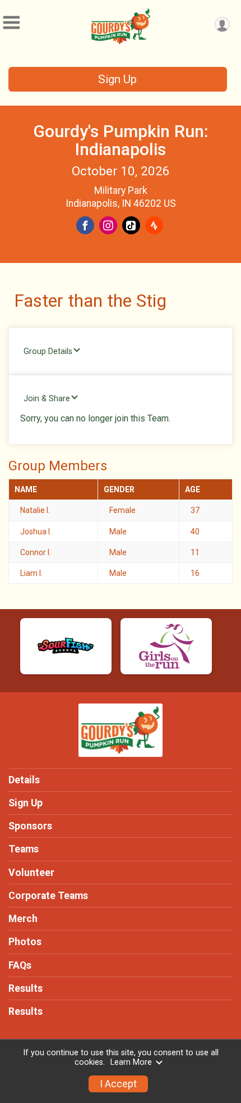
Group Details (48, 351)
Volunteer (31, 872)
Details (24, 780)
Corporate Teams (48, 895)
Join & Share (47, 398)
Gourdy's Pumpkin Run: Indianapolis (120, 140)
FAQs (19, 965)
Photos (24, 941)
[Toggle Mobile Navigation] (11, 22)
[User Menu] (222, 24)
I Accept (118, 1084)
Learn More (131, 1062)
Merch (23, 918)
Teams (23, 849)
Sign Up (117, 79)
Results (25, 988)
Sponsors (30, 826)
